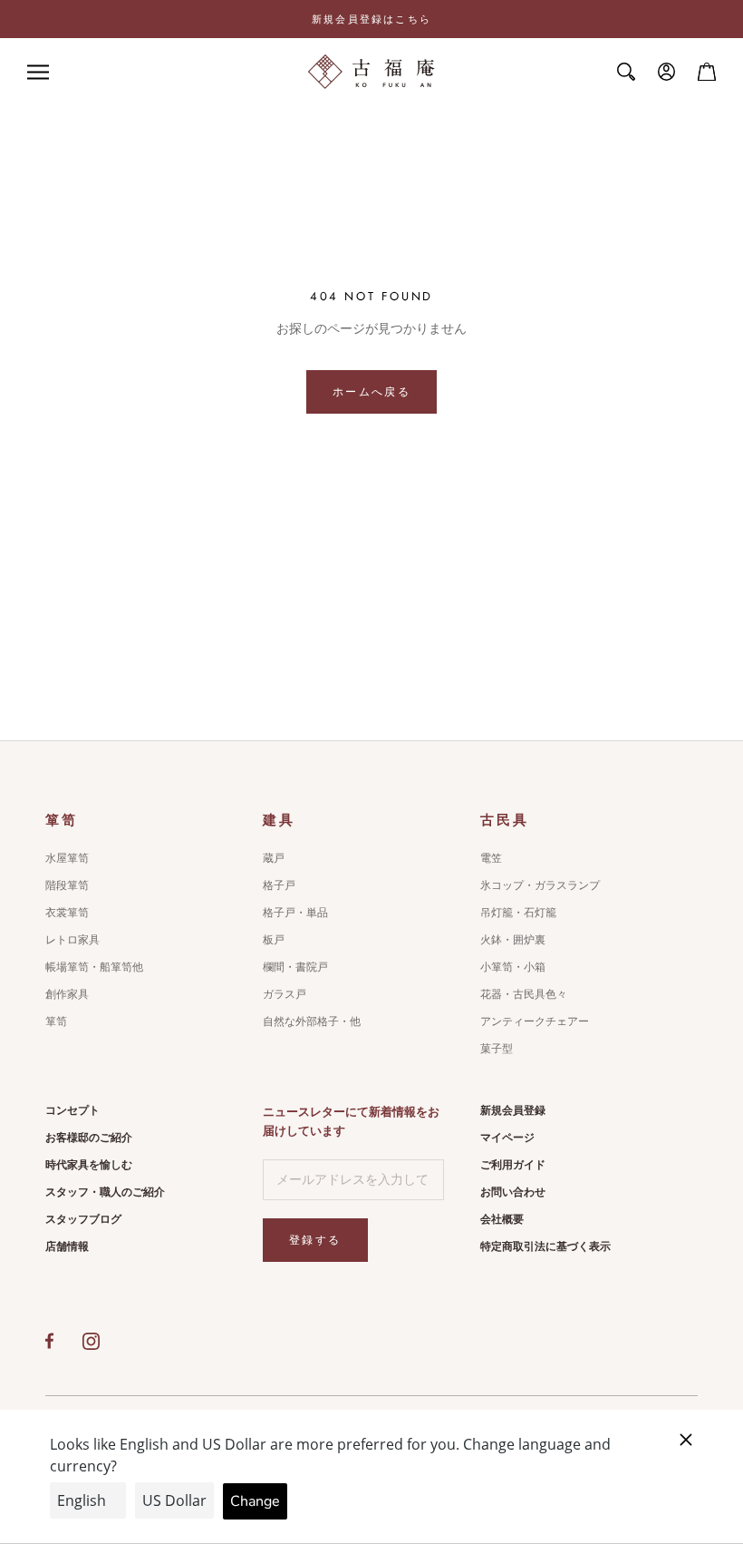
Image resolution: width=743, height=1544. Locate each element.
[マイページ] (667, 72)
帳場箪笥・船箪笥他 (94, 967)
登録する (315, 1240)
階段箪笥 (67, 885)
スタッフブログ (83, 1219)
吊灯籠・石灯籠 (518, 912)
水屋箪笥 (67, 858)
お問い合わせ (512, 1192)
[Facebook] (49, 1341)
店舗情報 (67, 1246)
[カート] (707, 72)
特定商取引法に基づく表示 (545, 1246)
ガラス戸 (284, 994)
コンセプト (72, 1110)
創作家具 (67, 994)
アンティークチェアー (534, 1021)
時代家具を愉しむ (88, 1164)
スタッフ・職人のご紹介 (105, 1192)
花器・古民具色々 (523, 994)
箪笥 (56, 1021)
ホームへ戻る (371, 392)
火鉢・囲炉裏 (512, 939)
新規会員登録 (512, 1110)
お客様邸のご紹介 (88, 1137)
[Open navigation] (38, 72)
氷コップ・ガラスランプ (540, 885)
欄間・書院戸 (295, 967)
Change (255, 1501)
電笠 (491, 858)
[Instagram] (91, 1341)
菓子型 (496, 1048)
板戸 (274, 939)
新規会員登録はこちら (371, 19)
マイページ (507, 1137)
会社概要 (502, 1219)
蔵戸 (274, 858)
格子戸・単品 (295, 912)
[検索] (626, 72)
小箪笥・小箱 (512, 967)
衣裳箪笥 (67, 912)
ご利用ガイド (512, 1164)
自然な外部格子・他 (312, 1021)
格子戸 (279, 885)
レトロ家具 (72, 939)
